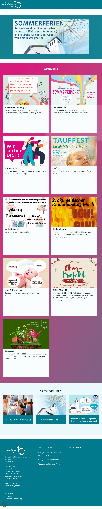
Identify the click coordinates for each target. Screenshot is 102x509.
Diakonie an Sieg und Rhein (49, 464)
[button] (4, 504)
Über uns (85, 11)
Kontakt (95, 11)
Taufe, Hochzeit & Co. (39, 11)
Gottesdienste (56, 11)
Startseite (9, 493)
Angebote (69, 11)
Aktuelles (24, 11)
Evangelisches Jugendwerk (48, 460)
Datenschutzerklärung (14, 499)
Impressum (10, 496)
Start (8, 11)
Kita (78, 10)
